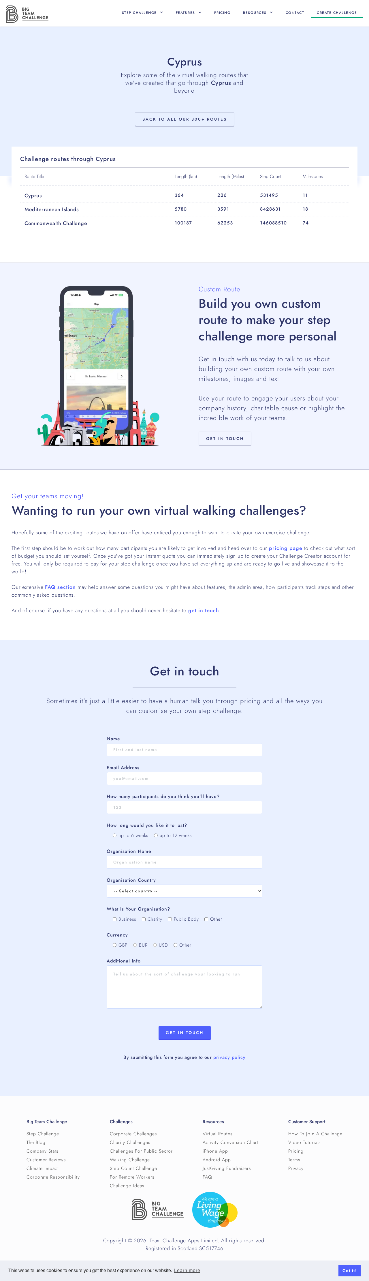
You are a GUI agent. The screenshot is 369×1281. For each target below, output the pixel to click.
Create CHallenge (337, 12)
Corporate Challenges (133, 1134)
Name (113, 739)
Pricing (222, 12)
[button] (142, 13)
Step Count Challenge (133, 1168)
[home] (27, 14)
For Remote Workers (132, 1177)
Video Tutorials (304, 1142)
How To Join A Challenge (315, 1134)
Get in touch (225, 438)
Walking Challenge (130, 1160)
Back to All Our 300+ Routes (184, 119)
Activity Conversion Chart (230, 1142)
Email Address (123, 768)
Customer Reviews (46, 1160)
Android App (217, 1160)
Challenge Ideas (127, 1186)
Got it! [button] (349, 1270)
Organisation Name (129, 851)
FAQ (207, 1177)
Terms (294, 1160)
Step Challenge (43, 1134)
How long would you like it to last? (147, 825)
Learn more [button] (187, 1270)
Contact (295, 12)
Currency (117, 935)
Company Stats (42, 1151)
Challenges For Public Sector (141, 1151)
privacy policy (229, 1057)
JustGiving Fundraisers (227, 1168)
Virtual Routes (217, 1134)
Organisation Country (131, 880)
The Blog (36, 1142)
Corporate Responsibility (53, 1177)
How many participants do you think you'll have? (163, 796)
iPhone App (215, 1151)
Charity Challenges (130, 1142)
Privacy (296, 1168)
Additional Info (124, 961)
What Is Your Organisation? (138, 909)
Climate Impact (43, 1168)
